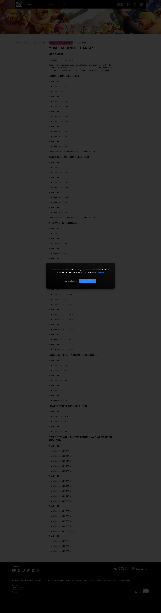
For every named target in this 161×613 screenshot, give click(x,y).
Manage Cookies (71, 281)
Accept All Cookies (88, 281)
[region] (80, 276)
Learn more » (99, 272)
